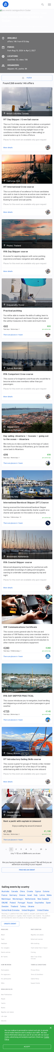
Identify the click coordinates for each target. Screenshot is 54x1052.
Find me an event (27, 870)
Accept (27, 1047)
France (4, 895)
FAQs (3, 983)
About (3, 935)
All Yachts (4, 957)
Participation (5, 970)
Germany (13, 895)
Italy (35, 895)
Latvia (42, 895)
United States (43, 910)
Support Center (35, 983)
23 (41, 849)
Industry (3, 1021)
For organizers (5, 974)
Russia (30, 903)
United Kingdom (28, 910)
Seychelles (39, 903)
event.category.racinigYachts (24, 13)
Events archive (5, 952)
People (3, 999)
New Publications (6, 994)
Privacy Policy (35, 970)
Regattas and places (37, 935)
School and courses (37, 939)
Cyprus (38, 891)
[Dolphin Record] (48, 463)
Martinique (6, 899)
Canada (14, 891)
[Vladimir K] (48, 334)
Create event (10, 924)
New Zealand (43, 899)
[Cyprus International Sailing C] (48, 656)
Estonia (46, 891)
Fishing (33, 952)
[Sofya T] (48, 523)
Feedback (4, 943)
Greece (22, 895)
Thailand (14, 906)
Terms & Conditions (37, 974)
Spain (48, 903)
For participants (6, 979)
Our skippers (5, 948)
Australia (5, 891)
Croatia (30, 891)
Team (3, 939)
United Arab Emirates (11, 910)
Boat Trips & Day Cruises (36, 958)
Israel (29, 895)
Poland (13, 903)
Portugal (21, 903)
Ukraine (31, 906)
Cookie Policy (35, 979)
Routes (3, 1008)
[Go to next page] (46, 849)
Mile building (35, 943)
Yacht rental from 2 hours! (39, 948)
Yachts (3, 1003)
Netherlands (30, 899)
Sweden (5, 906)
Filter (29, 78)
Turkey (23, 906)
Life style (4, 1016)
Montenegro (18, 899)
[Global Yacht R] (48, 720)
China (22, 891)
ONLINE (5, 903)
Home (6, 13)
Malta (49, 895)
